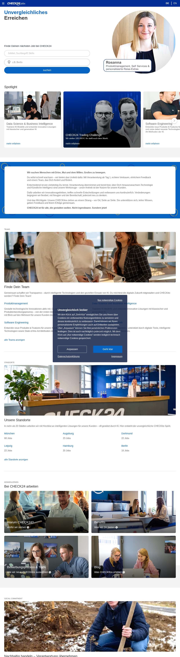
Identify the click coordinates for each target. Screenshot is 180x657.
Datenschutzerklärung (69, 356)
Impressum (116, 356)
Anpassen (72, 349)
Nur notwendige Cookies (110, 300)
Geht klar (108, 349)
